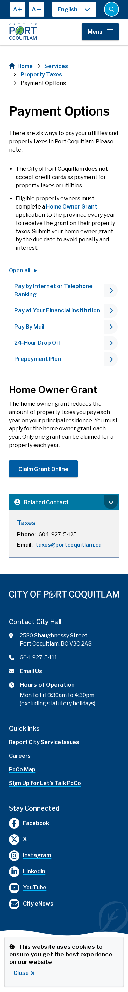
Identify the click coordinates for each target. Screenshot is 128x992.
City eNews (38, 903)
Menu (95, 31)
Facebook (36, 823)
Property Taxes (41, 74)
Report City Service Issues (44, 742)
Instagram (37, 855)
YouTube (34, 887)
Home (25, 66)
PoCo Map (22, 769)
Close (21, 973)
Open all (19, 270)
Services (56, 66)
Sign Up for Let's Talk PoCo (45, 783)
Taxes (26, 523)
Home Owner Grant (71, 206)
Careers (20, 756)
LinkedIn (34, 871)
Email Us (31, 671)
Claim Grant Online (43, 469)
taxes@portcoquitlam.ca (68, 545)
